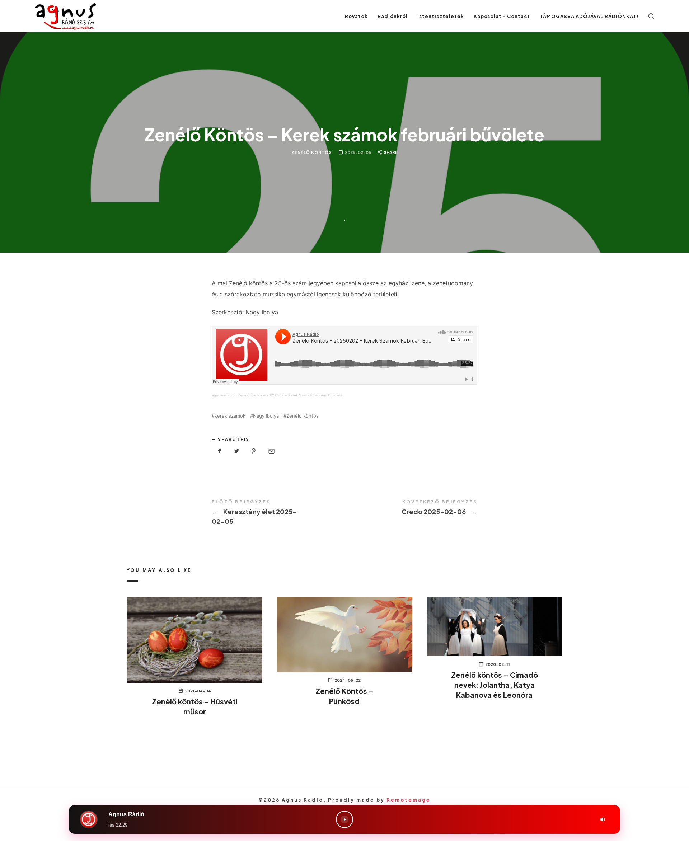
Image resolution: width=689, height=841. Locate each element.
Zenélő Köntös (311, 152)
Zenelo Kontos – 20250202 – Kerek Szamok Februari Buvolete (290, 395)
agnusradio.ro (223, 395)
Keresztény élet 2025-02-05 (278, 513)
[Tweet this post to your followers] (237, 451)
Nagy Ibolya (266, 416)
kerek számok (230, 416)
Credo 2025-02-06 (410, 508)
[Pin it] (254, 451)
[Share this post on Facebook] (220, 451)
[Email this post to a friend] (271, 451)
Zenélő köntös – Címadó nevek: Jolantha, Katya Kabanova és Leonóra (494, 684)
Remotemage (408, 800)
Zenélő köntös (302, 416)
